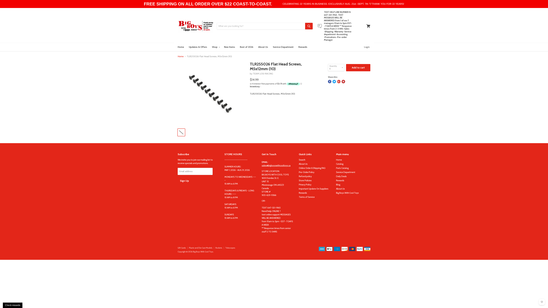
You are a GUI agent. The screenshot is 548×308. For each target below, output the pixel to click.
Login (367, 47)
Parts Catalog (342, 168)
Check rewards (12, 305)
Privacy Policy (305, 184)
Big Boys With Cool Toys (347, 193)
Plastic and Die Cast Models (200, 248)
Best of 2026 (246, 47)
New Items (229, 47)
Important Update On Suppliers (313, 189)
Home (181, 47)
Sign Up (184, 180)
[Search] (309, 26)
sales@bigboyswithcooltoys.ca (276, 165)
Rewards (302, 47)
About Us (263, 47)
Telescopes (230, 248)
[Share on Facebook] (329, 81)
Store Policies (305, 180)
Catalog (339, 164)
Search (302, 160)
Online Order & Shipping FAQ (312, 168)
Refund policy (305, 176)
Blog (338, 184)
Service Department (283, 47)
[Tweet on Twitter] (334, 81)
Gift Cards (182, 248)
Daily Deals (341, 176)
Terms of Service (307, 197)
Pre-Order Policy (306, 172)
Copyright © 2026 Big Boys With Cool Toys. (196, 252)
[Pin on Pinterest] (343, 81)
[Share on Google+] (339, 81)
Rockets (218, 248)
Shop (215, 47)
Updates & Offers (198, 47)
